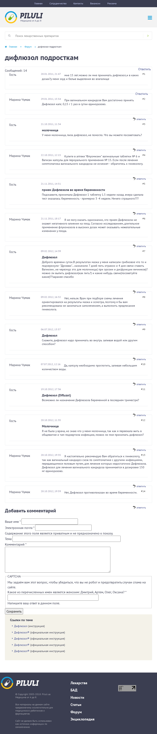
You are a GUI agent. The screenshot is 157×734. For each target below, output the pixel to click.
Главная (38, 3)
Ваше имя (13, 522)
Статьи (76, 704)
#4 (143, 155)
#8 (143, 296)
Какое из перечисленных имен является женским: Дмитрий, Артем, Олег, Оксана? (67, 592)
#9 (143, 329)
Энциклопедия (82, 719)
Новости (77, 697)
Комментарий (16, 544)
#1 (143, 73)
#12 (143, 420)
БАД (74, 690)
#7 (143, 251)
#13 (143, 454)
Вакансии (95, 3)
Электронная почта (19, 528)
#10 (143, 364)
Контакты (78, 3)
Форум (28, 46)
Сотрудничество (57, 3)
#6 (143, 218)
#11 (143, 389)
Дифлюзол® (21, 632)
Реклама (112, 3)
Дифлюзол (20, 626)
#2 (143, 98)
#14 (143, 491)
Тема (8, 539)
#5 (143, 183)
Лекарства (79, 683)
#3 (143, 124)
